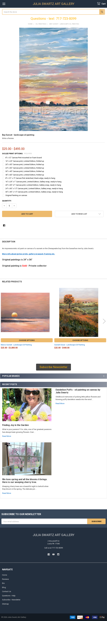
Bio (3, 583)
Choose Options (27, 340)
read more (6, 436)
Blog (4, 587)
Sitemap (5, 604)
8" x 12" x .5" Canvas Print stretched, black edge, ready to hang (30, 178)
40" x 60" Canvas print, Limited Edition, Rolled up (24, 175)
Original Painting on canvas (16, 195)
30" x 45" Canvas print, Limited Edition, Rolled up (24, 171)
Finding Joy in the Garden (15, 425)
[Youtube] (53, 554)
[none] (53, 79)
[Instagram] (58, 554)
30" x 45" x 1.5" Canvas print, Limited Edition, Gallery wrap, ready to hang (34, 192)
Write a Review (8, 138)
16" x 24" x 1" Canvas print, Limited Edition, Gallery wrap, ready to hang (33, 182)
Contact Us (6, 591)
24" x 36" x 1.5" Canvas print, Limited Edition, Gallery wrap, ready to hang (34, 188)
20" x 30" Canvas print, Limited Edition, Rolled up (24, 164)
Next (104, 321)
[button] (79, 214)
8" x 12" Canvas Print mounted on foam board (23, 158)
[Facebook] (4, 225)
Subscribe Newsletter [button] (53, 367)
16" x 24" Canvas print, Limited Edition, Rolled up (24, 161)
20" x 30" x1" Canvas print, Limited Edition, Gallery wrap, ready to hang (33, 185)
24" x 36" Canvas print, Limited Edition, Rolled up (24, 168)
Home (4, 575)
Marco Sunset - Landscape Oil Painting (16, 345)
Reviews (5, 579)
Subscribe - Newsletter (11, 600)
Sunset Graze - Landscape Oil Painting (69, 345)
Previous (3, 321)
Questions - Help (8, 596)
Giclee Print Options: (17, 153)
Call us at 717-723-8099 (53, 548)
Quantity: (7, 201)
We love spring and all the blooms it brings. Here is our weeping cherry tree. (24, 480)
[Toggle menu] (4, 4)
